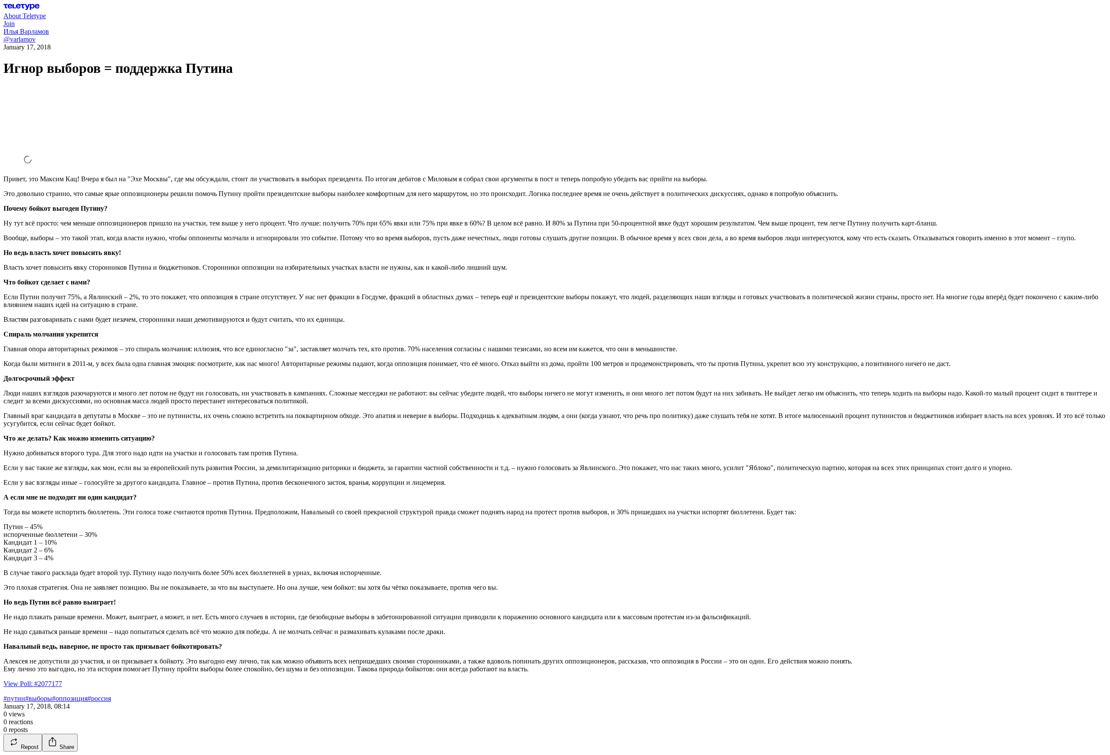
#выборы (38, 698)
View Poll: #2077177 (32, 683)
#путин (14, 698)
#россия (99, 698)
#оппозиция (70, 698)
